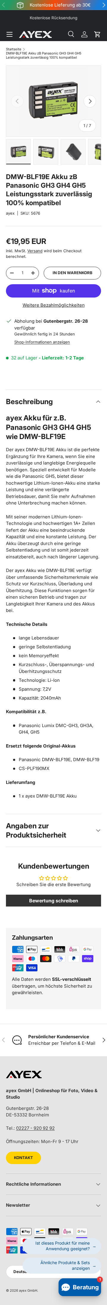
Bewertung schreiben (53, 901)
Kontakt (23, 1157)
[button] (97, 34)
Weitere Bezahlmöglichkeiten (54, 305)
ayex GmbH (28, 1290)
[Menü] (9, 34)
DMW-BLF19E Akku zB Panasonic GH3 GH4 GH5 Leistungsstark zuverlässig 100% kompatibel (43, 55)
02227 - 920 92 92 (35, 1128)
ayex (10, 213)
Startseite (13, 49)
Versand (35, 250)
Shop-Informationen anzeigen (42, 342)
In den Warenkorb (72, 272)
